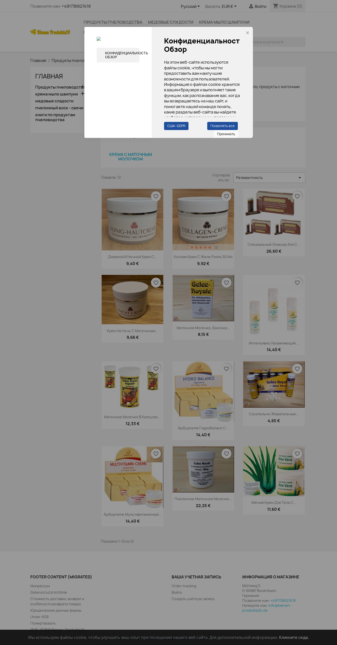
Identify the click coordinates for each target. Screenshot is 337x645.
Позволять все (222, 126)
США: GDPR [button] (176, 126)
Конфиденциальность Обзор (122, 55)
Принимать (226, 134)
